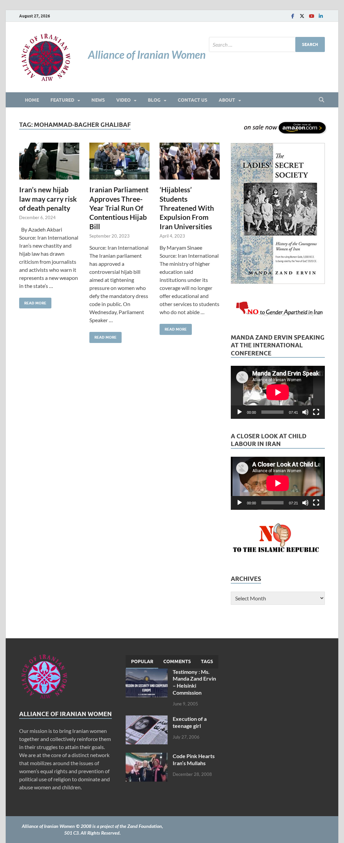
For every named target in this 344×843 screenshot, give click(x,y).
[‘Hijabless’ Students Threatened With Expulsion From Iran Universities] (190, 161)
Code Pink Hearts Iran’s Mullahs (194, 759)
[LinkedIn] (321, 16)
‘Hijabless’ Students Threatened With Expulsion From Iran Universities (187, 207)
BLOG (154, 100)
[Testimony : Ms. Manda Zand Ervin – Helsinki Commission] (147, 672)
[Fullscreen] (316, 412)
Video (123, 100)
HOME (32, 100)
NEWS (98, 100)
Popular (142, 661)
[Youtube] (311, 16)
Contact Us (192, 100)
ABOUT (227, 100)
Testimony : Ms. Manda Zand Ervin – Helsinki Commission (194, 682)
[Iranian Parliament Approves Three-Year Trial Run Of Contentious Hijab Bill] (119, 161)
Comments (177, 661)
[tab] (142, 661)
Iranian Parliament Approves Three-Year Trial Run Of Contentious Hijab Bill (118, 207)
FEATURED (62, 100)
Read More (32, 301)
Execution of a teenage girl (190, 722)
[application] (278, 392)
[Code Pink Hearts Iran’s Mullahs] (147, 756)
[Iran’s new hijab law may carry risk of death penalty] (49, 161)
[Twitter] (302, 16)
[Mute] (305, 412)
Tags (207, 661)
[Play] (239, 412)
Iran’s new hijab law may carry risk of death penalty (48, 198)
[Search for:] (267, 44)
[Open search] (321, 100)
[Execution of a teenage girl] (147, 719)
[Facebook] (293, 16)
